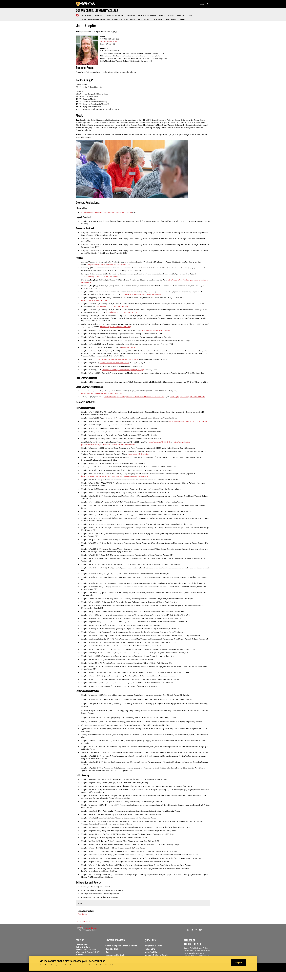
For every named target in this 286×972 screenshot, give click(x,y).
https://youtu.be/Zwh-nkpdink (138, 454)
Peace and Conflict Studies (115, 955)
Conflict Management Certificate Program (121, 945)
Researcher (86, 921)
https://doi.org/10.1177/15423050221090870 (112, 306)
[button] (87, 15)
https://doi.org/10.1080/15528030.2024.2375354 (101, 276)
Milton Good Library (152, 952)
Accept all (238, 962)
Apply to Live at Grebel (153, 945)
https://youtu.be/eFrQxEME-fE (159, 442)
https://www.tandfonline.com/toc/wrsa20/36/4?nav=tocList (109, 264)
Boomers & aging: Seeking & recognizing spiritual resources (116, 359)
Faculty (78, 921)
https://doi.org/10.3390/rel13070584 (94, 300)
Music (107, 952)
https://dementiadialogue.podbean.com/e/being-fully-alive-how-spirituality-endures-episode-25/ (114, 476)
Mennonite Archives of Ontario (156, 955)
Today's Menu (150, 949)
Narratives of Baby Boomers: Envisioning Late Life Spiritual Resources (106, 212)
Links (80, 903)
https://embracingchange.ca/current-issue (156, 330)
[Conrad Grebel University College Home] (77, 15)
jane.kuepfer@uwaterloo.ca (109, 41)
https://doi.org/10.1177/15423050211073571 (122, 312)
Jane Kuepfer (82, 914)
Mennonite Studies (112, 949)
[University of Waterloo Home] (85, 4)
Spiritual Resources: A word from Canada (114, 362)
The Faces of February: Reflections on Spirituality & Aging (123, 369)
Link (101, 288)
